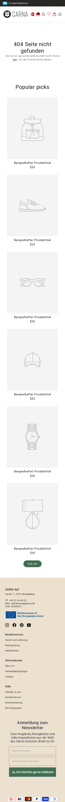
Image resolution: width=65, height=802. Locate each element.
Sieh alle (32, 563)
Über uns (9, 666)
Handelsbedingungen (16, 671)
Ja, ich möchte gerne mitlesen (32, 772)
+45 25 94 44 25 (17, 600)
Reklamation (12, 650)
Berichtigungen (13, 708)
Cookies (9, 677)
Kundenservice (13, 697)
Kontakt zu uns (13, 692)
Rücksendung (12, 645)
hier (15, 59)
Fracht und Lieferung (16, 640)
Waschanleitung (14, 702)
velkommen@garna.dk (23, 603)
